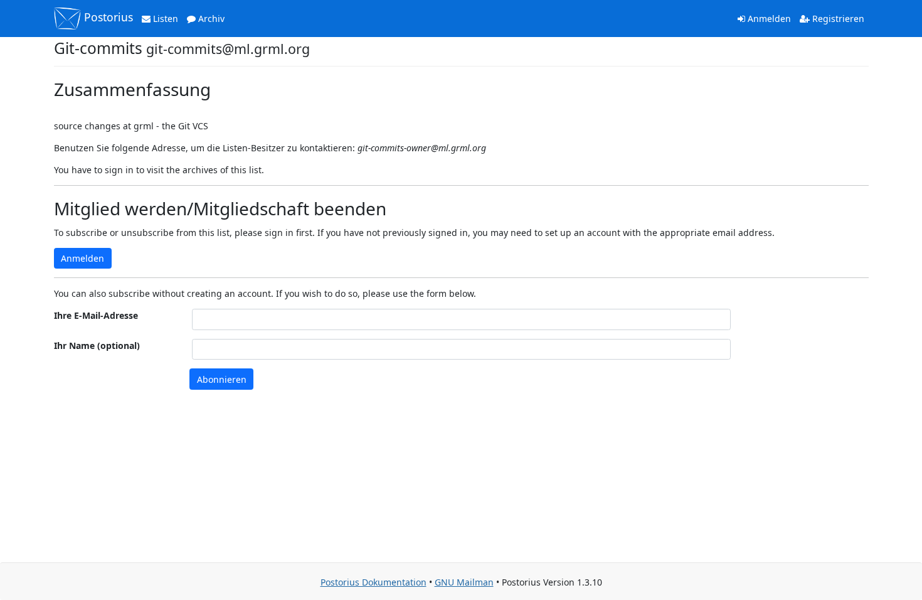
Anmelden (768, 18)
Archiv (210, 18)
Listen (164, 18)
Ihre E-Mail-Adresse (96, 315)
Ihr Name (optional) (97, 345)
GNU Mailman (464, 582)
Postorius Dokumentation (374, 582)
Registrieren (837, 18)
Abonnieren (221, 379)
